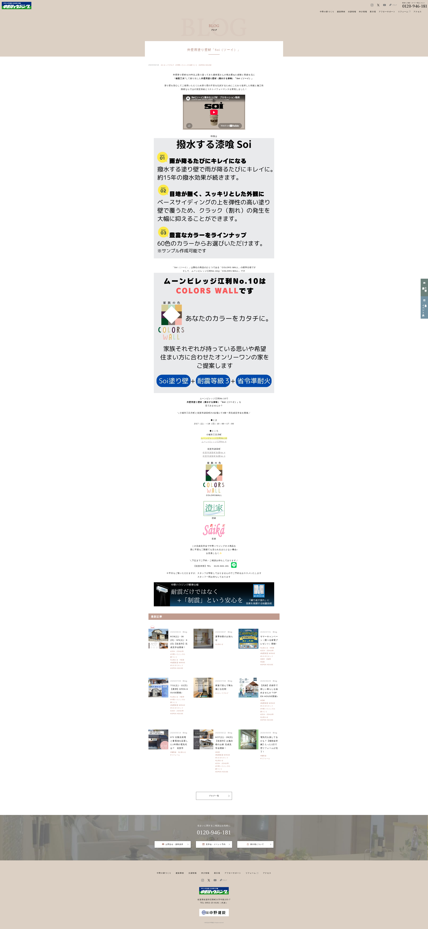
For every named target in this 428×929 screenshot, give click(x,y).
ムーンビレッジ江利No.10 (214, 438)
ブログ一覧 (214, 796)
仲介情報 (205, 873)
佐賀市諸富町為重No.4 (214, 453)
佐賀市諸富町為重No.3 (214, 456)
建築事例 (341, 12)
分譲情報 (192, 873)
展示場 (217, 873)
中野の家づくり (164, 873)
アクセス (267, 873)
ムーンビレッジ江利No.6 (214, 442)
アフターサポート (233, 873)
